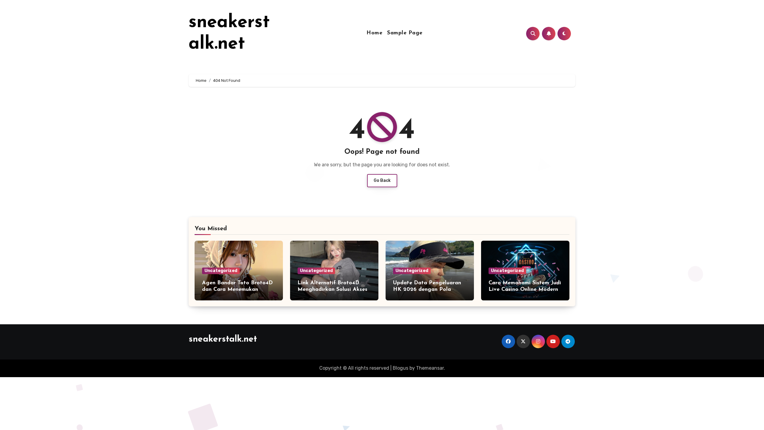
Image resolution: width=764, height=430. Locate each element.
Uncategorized (220, 270)
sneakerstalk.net (223, 339)
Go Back (382, 180)
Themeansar (430, 368)
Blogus (400, 368)
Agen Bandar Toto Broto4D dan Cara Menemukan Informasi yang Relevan (237, 289)
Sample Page (405, 33)
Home (374, 33)
